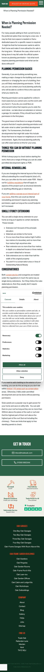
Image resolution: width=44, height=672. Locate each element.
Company (22, 597)
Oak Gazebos (22, 559)
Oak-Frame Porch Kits (22, 570)
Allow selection (22, 371)
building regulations (15, 182)
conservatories (12, 275)
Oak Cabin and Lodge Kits (22, 582)
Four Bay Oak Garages (22, 542)
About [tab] (36, 299)
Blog (22, 610)
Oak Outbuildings (22, 590)
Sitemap (22, 626)
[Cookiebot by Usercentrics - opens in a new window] (32, 293)
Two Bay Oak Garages (22, 535)
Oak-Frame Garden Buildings (22, 554)
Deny (22, 377)
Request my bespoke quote (23, 4)
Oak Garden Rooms (22, 566)
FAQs (22, 618)
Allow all (22, 365)
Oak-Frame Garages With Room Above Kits (22, 546)
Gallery (22, 614)
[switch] (38, 342)
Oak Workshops (22, 586)
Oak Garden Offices (22, 578)
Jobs (22, 622)
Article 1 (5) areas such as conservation (22, 388)
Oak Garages (22, 526)
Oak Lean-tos (22, 574)
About (22, 602)
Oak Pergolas (22, 563)
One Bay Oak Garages (22, 531)
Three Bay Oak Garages (22, 539)
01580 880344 (23, 462)
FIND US (22, 633)
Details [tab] (22, 299)
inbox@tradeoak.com (23, 453)
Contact (22, 606)
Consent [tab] (8, 299)
